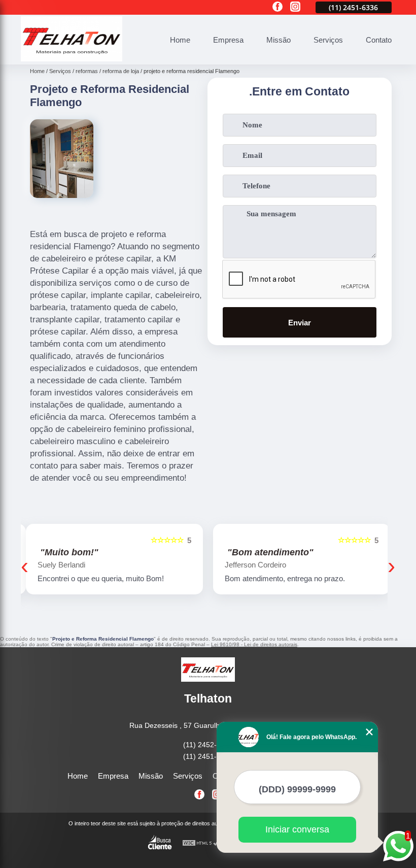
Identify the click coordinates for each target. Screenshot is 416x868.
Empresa (228, 40)
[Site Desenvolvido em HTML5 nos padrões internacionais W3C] (201, 843)
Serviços (328, 40)
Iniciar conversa (297, 829)
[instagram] (295, 7)
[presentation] (24, 566)
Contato (379, 40)
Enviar (299, 322)
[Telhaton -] (71, 58)
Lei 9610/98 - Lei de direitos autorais (254, 644)
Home (180, 40)
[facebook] (277, 7)
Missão (278, 40)
